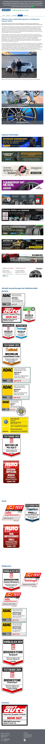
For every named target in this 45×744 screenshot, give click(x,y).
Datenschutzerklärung (28, 735)
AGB (25, 738)
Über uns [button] (8, 15)
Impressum (26, 733)
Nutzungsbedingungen (28, 734)
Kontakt (25, 732)
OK (33, 6)
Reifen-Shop (25, 15)
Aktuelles (20, 15)
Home (3, 15)
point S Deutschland (27, 737)
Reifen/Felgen (14, 15)
